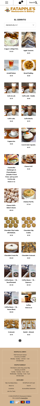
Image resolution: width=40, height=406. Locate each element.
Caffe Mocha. (28, 118)
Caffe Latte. (11, 118)
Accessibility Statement (28, 388)
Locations (11, 388)
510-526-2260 (20, 376)
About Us (11, 385)
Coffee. (28, 305)
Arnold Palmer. (11, 73)
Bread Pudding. (28, 73)
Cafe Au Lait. (11, 96)
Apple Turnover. (29, 50)
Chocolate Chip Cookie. (28, 232)
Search (32, 3)
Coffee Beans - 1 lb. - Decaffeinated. (11, 281)
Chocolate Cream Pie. (11, 255)
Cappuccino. (11, 141)
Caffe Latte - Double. (28, 96)
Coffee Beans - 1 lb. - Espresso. (28, 281)
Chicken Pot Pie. (28, 202)
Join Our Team (11, 391)
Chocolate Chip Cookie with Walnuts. (11, 232)
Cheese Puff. (28, 166)
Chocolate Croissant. (28, 255)
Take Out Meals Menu (11, 383)
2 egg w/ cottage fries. (11, 49)
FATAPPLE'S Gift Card (29, 383)
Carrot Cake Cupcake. (29, 145)
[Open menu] (6, 2)
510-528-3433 (20, 360)
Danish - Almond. (28, 332)
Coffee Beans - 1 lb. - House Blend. (11, 308)
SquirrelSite (24, 398)
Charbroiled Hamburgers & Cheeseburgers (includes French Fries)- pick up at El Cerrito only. (11, 173)
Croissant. (11, 332)
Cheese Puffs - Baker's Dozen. (11, 207)
